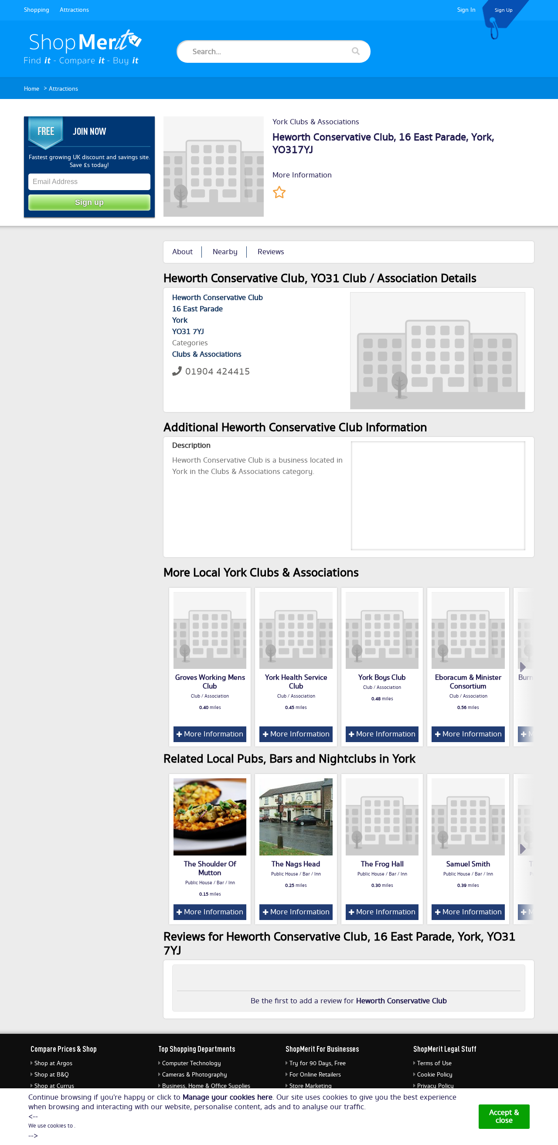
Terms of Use (434, 1063)
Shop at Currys (54, 1086)
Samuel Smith (468, 864)
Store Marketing (310, 1086)
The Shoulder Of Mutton (210, 868)
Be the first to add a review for (349, 1001)
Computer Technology (191, 1063)
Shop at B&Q (51, 1074)
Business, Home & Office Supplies (206, 1086)
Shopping (36, 10)
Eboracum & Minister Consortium (468, 682)
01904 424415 (217, 372)
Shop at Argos (53, 1063)
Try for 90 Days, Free (317, 1063)
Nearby (225, 252)
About (182, 252)
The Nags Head (296, 864)
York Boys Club (382, 677)
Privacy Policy (435, 1086)
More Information (302, 175)
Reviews (271, 252)
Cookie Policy (435, 1074)
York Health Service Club (296, 682)
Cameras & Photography (194, 1074)
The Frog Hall (382, 864)
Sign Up (504, 10)
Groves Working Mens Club (210, 682)
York (481, 137)
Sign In (466, 10)
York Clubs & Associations (315, 122)
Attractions (74, 10)
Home (31, 89)
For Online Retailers (315, 1074)
